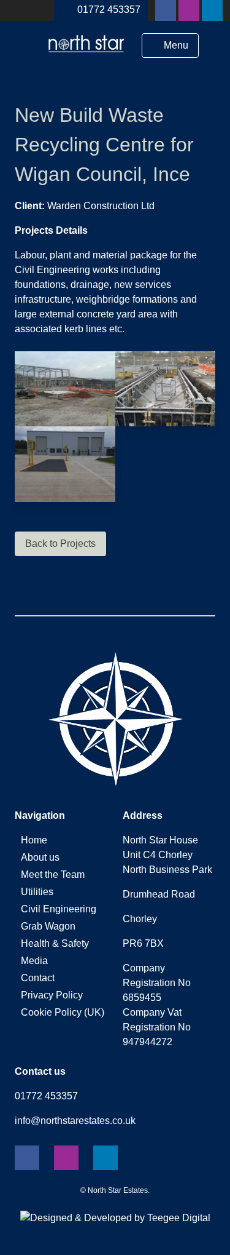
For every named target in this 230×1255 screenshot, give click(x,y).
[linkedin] (212, 10)
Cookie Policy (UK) (62, 1012)
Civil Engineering (58, 909)
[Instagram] (188, 10)
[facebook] (165, 10)
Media (34, 960)
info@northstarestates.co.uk (75, 1120)
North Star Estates (118, 1190)
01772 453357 (108, 9)
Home (34, 840)
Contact (38, 978)
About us (40, 857)
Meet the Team (53, 874)
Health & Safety (55, 943)
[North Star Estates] (86, 55)
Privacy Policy (52, 995)
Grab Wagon (48, 926)
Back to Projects (60, 543)
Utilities (37, 891)
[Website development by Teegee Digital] (115, 1218)
